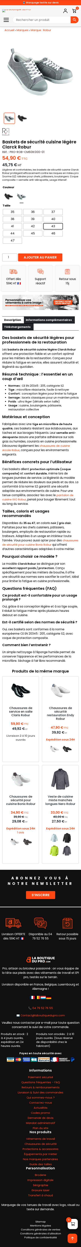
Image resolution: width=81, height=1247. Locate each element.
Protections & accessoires (40, 1149)
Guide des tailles (40, 1164)
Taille (7, 205)
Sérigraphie (40, 1185)
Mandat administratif (40, 1123)
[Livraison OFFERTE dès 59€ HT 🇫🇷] (13, 923)
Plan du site (40, 1128)
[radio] (8, 196)
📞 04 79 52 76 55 (40, 1008)
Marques (22, 30)
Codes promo (40, 1113)
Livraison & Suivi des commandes (40, 1092)
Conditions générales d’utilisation (40, 1233)
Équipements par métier (40, 1154)
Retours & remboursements (41, 1087)
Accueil (9, 30)
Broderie (40, 1175)
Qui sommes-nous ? (41, 1097)
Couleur (8, 187)
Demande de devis (40, 1118)
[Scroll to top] (72, 1238)
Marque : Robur (41, 30)
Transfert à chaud (40, 1195)
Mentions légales (40, 1225)
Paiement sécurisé (40, 1077)
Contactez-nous (40, 1103)
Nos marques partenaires (40, 1159)
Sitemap (40, 1221)
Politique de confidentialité (40, 1237)
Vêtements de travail (40, 1139)
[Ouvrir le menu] (6, 20)
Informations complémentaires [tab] (49, 320)
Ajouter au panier (40, 257)
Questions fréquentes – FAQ (40, 1082)
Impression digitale (40, 1180)
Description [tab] (12, 320)
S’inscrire (41, 895)
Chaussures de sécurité (40, 1144)
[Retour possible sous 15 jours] (67, 923)
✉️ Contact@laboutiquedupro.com (40, 1015)
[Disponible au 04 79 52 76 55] (40, 923)
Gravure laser (40, 1190)
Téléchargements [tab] (17, 327)
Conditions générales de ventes (40, 1229)
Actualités (40, 1108)
